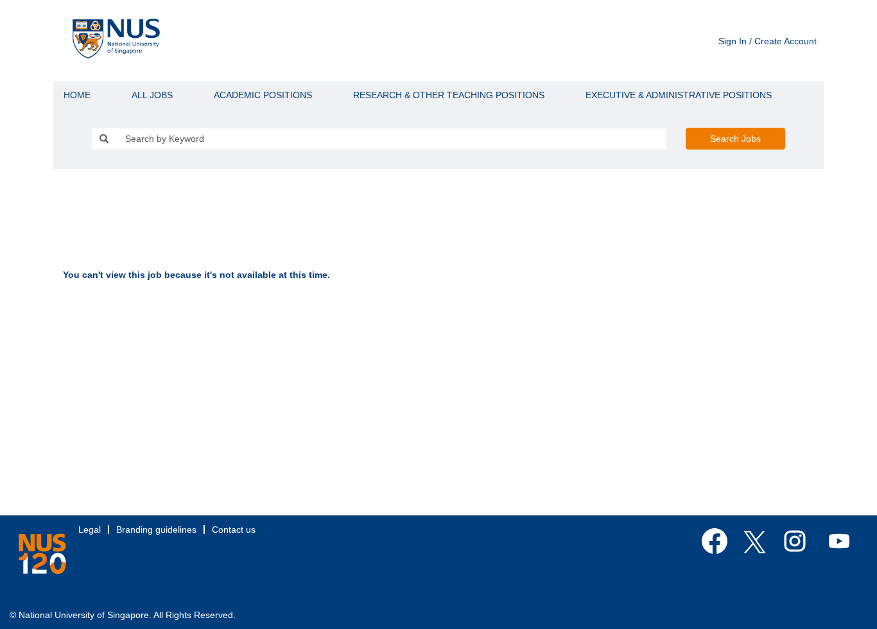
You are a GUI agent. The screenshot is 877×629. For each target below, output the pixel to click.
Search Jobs (735, 139)
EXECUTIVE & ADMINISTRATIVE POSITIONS (679, 95)
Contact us (234, 529)
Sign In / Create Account (767, 41)
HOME (77, 95)
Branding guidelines (156, 529)
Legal (89, 529)
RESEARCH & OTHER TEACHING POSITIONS (448, 95)
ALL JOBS (152, 95)
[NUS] (42, 554)
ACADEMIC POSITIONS (263, 95)
